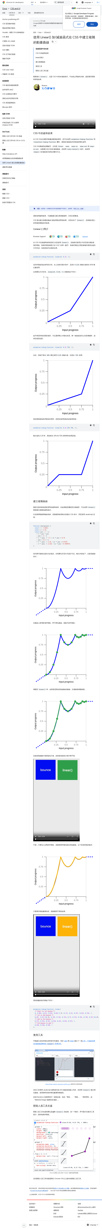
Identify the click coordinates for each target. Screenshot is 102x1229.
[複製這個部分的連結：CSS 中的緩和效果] (55, 133)
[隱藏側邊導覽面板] (24, 1225)
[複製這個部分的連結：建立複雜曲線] (50, 501)
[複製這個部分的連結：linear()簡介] (50, 229)
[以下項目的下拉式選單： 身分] (23, 13)
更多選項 (43, 2)
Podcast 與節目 (58, 1216)
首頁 (34, 32)
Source (85, 237)
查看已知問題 (33, 1210)
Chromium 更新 (58, 1207)
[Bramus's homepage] (54, 89)
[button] (13, 74)
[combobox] (63, 2)
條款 (30, 1225)
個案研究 (56, 1210)
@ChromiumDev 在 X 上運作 (87, 1207)
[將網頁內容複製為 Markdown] (52, 41)
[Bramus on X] (43, 89)
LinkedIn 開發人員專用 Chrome (87, 1213)
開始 (92, 24)
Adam (72, 1041)
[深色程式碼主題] (90, 254)
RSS (79, 1216)
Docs (4, 8)
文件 (32, 2)
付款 (29, 13)
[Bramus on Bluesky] (51, 89)
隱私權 (36, 1225)
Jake (65, 1041)
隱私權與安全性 (39, 13)
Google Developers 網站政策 (39, 1190)
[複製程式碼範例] (94, 254)
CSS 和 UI (12, 13)
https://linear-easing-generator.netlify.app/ (57, 1084)
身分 (19, 13)
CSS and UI (15, 8)
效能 (3, 13)
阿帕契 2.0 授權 (84, 1188)
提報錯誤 (32, 1207)
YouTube (80, 1210)
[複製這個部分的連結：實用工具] (45, 1035)
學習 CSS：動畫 (78, 208)
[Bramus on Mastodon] (48, 89)
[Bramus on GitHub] (46, 89)
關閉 (79, 24)
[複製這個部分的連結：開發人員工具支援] (54, 1106)
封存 (54, 1213)
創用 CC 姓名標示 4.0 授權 (61, 1188)
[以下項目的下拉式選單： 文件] (36, 2)
